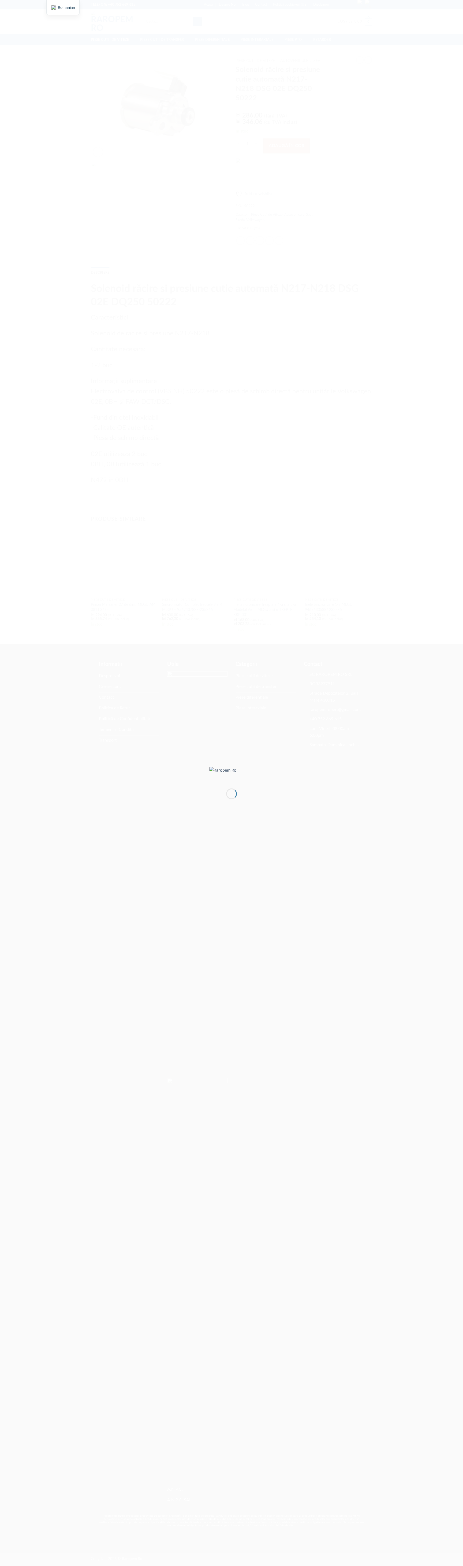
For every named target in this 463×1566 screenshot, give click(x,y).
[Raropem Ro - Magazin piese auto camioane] (231, 773)
